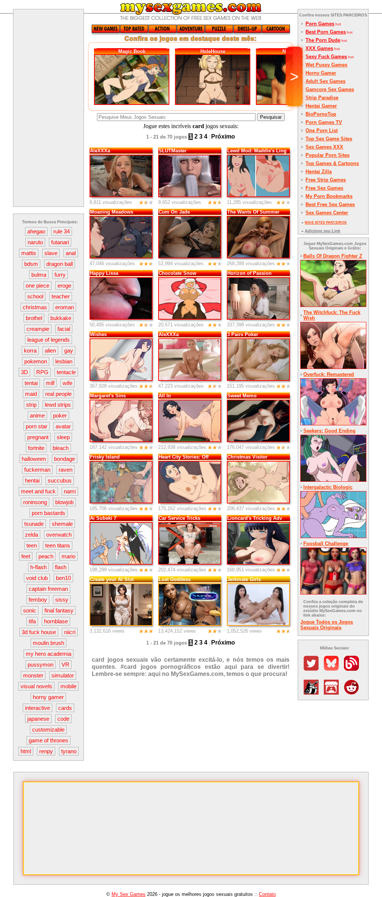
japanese (38, 719)
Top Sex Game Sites (329, 139)
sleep (63, 437)
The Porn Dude (323, 40)
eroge (64, 285)
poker (60, 415)
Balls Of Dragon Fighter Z (332, 256)
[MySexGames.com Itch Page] (333, 692)
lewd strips (58, 404)
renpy (46, 751)
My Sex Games (128, 894)
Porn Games (320, 24)
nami (70, 491)
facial (63, 329)
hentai (32, 480)
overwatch (59, 534)
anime (37, 415)
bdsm (31, 264)
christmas (35, 307)
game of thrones (48, 740)
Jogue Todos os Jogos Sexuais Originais (326, 624)
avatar (63, 426)
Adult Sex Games (325, 81)
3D (24, 372)
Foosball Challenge (325, 543)
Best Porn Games (326, 32)
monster (33, 675)
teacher (60, 296)
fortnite (36, 448)
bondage (64, 459)
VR (65, 664)
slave (50, 253)
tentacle (66, 372)
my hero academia (48, 654)
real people (58, 394)
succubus (60, 480)
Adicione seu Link (322, 231)
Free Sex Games (324, 188)
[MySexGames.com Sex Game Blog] (353, 668)
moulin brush (48, 643)
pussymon (40, 664)
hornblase (56, 621)
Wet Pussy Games (326, 65)
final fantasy (58, 610)
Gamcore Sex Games (330, 89)
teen (31, 545)
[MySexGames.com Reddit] (353, 692)
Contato (267, 894)
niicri (69, 632)
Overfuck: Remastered (328, 374)
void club (37, 578)
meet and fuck (38, 491)
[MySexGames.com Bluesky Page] (333, 668)
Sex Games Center (327, 212)
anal (71, 253)
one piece (37, 285)
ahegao (36, 231)
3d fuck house (39, 632)
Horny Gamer (321, 73)
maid (31, 394)
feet (25, 556)
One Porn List (322, 130)
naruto (35, 242)
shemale (62, 524)
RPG (42, 372)
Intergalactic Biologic (328, 487)
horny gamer (48, 697)
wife (67, 383)
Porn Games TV (324, 122)
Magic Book (131, 51)
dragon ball (59, 264)
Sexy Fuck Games (326, 56)
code (63, 719)
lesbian (63, 361)
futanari (60, 242)
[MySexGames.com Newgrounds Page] (313, 692)
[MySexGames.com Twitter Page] (313, 668)
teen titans (57, 545)
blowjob (64, 502)
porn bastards (48, 513)
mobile (68, 686)
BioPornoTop (321, 114)
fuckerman (37, 469)
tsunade (34, 524)
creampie (37, 329)
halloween (34, 459)
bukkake (60, 318)
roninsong (35, 502)
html (26, 751)
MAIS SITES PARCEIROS (326, 222)
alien (50, 350)
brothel (34, 318)
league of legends (48, 339)
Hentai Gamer (321, 106)
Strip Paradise (322, 97)
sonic (29, 610)
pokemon (35, 361)
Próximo (223, 136)
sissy (61, 599)
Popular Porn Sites (328, 155)
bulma (38, 274)
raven (65, 469)
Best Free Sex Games (330, 204)
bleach (61, 448)
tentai (31, 383)
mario (68, 556)
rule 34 (61, 231)
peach (45, 556)
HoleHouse (212, 51)
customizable (48, 729)
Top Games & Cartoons (332, 163)
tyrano (68, 751)
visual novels (36, 686)
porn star (36, 426)
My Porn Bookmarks (329, 196)
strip (31, 404)
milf (50, 383)
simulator (62, 675)
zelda (31, 534)
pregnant (37, 437)
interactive (37, 708)
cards (65, 708)
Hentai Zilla (319, 171)
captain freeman (48, 589)
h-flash (38, 567)
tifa (32, 621)
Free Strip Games (326, 180)
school (35, 296)
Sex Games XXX (324, 147)
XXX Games (319, 48)
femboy (38, 599)
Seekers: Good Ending (329, 431)
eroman (64, 307)
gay (68, 350)
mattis (28, 253)
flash (60, 567)
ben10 (63, 578)
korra (30, 350)
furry (60, 274)
